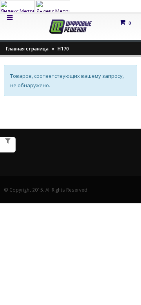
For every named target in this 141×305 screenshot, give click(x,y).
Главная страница (27, 48)
